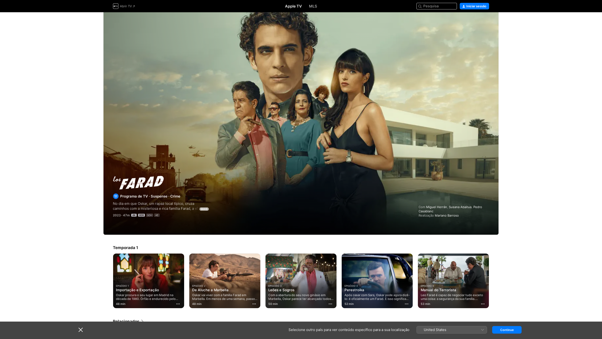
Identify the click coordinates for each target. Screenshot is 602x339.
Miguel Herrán (436, 207)
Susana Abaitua (460, 207)
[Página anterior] (108, 280)
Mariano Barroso (447, 215)
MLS (313, 6)
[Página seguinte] (494, 280)
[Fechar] (81, 330)
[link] (128, 321)
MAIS (204, 209)
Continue (507, 330)
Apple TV (293, 6)
